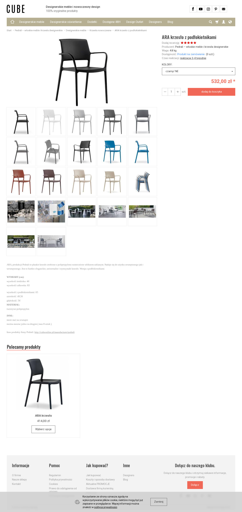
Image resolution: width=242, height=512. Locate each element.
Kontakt (16, 484)
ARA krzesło (43, 415)
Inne (126, 465)
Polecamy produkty (23, 346)
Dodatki (92, 22)
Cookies (53, 484)
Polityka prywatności (60, 479)
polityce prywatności (105, 507)
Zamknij (158, 501)
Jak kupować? (97, 465)
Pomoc (54, 465)
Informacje (20, 465)
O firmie (16, 475)
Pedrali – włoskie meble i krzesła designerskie (201, 46)
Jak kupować (93, 475)
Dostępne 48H (111, 22)
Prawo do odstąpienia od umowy (63, 490)
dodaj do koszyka (211, 91)
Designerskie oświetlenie (66, 22)
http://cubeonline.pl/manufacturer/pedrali (55, 332)
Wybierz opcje (43, 429)
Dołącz (195, 484)
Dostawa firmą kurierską (99, 488)
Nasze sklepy (19, 479)
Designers (155, 22)
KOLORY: (167, 64)
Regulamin (55, 475)
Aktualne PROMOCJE (98, 484)
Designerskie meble (31, 22)
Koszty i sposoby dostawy (100, 479)
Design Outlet (134, 22)
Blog (170, 22)
